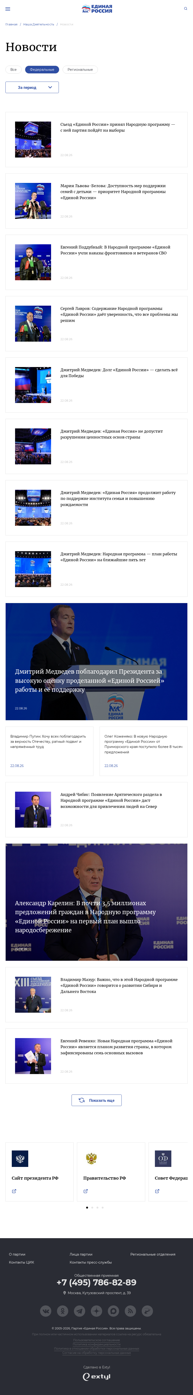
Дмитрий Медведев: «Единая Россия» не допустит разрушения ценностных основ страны (111, 434)
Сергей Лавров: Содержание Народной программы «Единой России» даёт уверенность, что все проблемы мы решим (119, 314)
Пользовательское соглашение (96, 1340)
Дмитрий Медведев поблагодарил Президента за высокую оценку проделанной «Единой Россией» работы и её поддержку (89, 680)
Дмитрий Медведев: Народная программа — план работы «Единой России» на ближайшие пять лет (118, 557)
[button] (87, 1208)
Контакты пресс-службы (91, 1262)
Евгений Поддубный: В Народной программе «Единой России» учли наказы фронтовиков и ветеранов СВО (115, 250)
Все (13, 69)
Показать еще (101, 1100)
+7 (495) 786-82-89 (96, 1283)
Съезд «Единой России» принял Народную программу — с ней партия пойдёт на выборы (117, 127)
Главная (11, 24)
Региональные (80, 69)
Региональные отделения (152, 1254)
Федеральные (42, 69)
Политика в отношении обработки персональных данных (96, 1348)
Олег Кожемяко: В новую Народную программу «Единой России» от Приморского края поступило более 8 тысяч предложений (143, 744)
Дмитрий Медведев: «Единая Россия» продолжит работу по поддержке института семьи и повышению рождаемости (118, 498)
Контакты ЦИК (21, 1262)
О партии (17, 1254)
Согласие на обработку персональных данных (96, 1353)
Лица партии (81, 1254)
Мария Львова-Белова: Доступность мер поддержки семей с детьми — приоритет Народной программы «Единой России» (113, 191)
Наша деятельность (38, 24)
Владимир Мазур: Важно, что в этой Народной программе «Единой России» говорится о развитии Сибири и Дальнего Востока (119, 985)
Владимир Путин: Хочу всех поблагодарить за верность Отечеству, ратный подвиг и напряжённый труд (48, 741)
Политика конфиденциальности (97, 1344)
